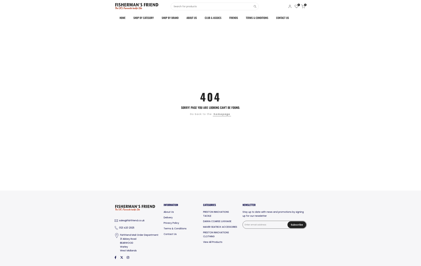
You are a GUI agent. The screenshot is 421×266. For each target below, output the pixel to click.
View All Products (212, 242)
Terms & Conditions (175, 228)
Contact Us (170, 234)
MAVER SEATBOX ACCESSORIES (220, 227)
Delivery (168, 217)
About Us (169, 212)
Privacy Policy (171, 223)
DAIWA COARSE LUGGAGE (217, 221)
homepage (222, 114)
